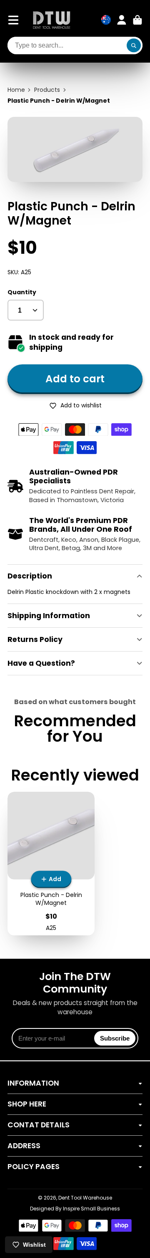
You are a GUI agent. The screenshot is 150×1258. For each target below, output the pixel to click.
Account (122, 20)
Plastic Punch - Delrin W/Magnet (51, 863)
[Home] (51, 20)
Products (47, 90)
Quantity (22, 292)
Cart (137, 20)
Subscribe (115, 1038)
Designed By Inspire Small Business (75, 1208)
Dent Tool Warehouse (85, 1197)
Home (16, 90)
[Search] (134, 45)
